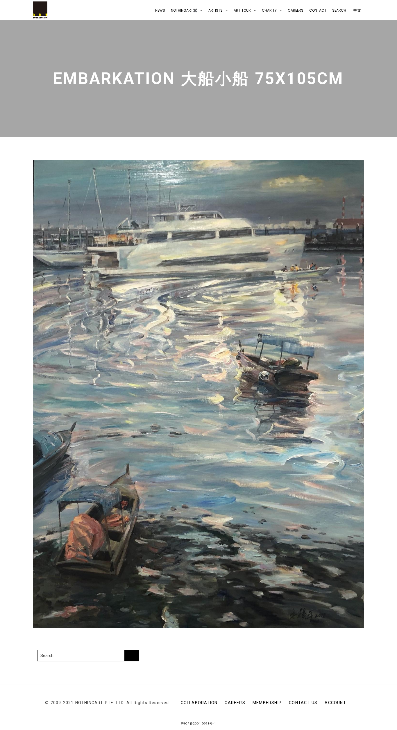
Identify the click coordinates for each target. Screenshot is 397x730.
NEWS (160, 10)
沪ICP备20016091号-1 (198, 723)
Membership (267, 702)
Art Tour (242, 10)
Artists (215, 10)
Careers (295, 10)
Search (339, 10)
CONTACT (317, 10)
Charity (269, 10)
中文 (357, 10)
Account (335, 702)
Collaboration (199, 702)
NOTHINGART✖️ (184, 10)
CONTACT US (303, 702)
